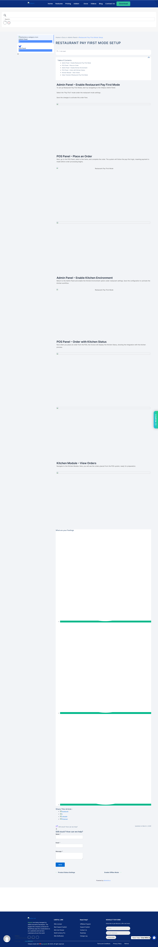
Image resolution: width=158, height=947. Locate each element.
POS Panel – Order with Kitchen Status (73, 70)
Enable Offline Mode (111, 872)
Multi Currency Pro (59, 933)
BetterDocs (107, 880)
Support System (85, 927)
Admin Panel (72, 37)
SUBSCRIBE (111, 937)
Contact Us (110, 3)
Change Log (83, 936)
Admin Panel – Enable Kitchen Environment (74, 68)
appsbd (45, 944)
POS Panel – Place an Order (70, 65)
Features (59, 3)
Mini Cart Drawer (59, 930)
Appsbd (30, 922)
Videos (93, 3)
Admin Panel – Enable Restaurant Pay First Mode (76, 63)
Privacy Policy (117, 943)
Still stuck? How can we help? (68, 827)
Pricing (68, 3)
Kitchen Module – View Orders (71, 72)
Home (50, 3)
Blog (101, 3)
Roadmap (83, 933)
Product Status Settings (66, 872)
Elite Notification (59, 936)
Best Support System (60, 927)
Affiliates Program (85, 924)
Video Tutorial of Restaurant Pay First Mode (75, 75)
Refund (126, 943)
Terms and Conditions (103, 943)
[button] (77, 3)
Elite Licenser (58, 924)
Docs (86, 3)
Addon (76, 3)
